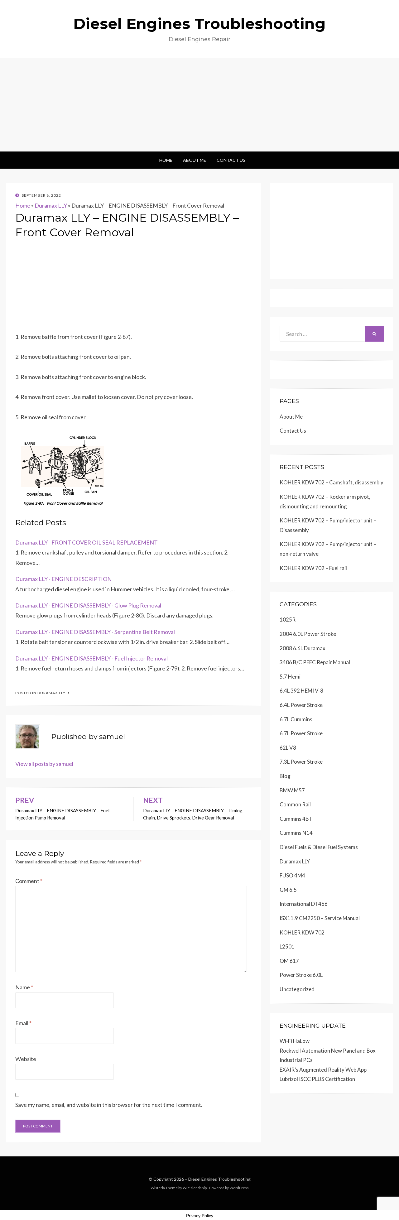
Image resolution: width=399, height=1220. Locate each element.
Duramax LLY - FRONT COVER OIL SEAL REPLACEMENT (86, 542)
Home (165, 160)
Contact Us (231, 160)
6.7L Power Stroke (301, 733)
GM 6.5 (288, 889)
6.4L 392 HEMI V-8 (301, 690)
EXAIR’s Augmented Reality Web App (323, 1069)
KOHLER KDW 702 (302, 932)
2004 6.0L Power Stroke (308, 634)
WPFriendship (195, 1187)
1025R (288, 619)
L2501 (287, 946)
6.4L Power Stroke (301, 705)
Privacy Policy (199, 1215)
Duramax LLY (51, 205)
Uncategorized (297, 989)
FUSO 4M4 (292, 875)
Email (23, 1023)
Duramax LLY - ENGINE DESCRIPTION (63, 578)
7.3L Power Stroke (301, 761)
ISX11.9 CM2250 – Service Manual (320, 918)
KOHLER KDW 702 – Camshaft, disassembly (331, 482)
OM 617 (289, 961)
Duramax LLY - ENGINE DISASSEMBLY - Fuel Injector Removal (91, 658)
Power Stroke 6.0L (301, 975)
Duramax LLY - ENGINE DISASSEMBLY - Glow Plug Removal (88, 605)
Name (24, 987)
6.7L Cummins (296, 719)
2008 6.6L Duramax (302, 648)
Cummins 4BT (296, 818)
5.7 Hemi (290, 676)
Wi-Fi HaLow (295, 1041)
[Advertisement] (199, 104)
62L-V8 (288, 747)
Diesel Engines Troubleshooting (199, 24)
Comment (28, 880)
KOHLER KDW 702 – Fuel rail (313, 568)
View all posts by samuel (44, 763)
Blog (285, 776)
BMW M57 (292, 790)
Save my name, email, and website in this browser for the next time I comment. (108, 1104)
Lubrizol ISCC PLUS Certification (317, 1079)
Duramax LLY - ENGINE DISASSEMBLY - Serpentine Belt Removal (95, 631)
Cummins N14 (296, 832)
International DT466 (304, 904)
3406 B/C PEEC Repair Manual (315, 662)
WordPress (239, 1187)
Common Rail (295, 804)
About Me (194, 160)
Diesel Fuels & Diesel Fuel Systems (319, 847)
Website (25, 1058)
